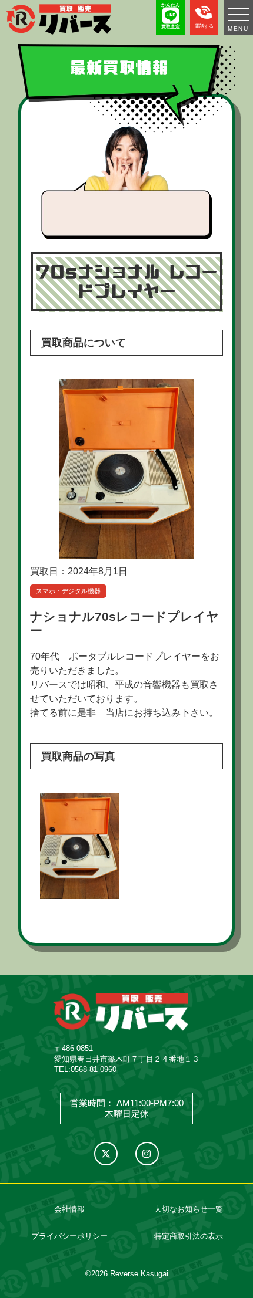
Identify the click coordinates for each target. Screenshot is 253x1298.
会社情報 (69, 1209)
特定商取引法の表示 (188, 1236)
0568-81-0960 (93, 1069)
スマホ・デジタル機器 (68, 590)
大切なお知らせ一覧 (188, 1209)
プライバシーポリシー (69, 1236)
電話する (204, 26)
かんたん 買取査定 (170, 15)
